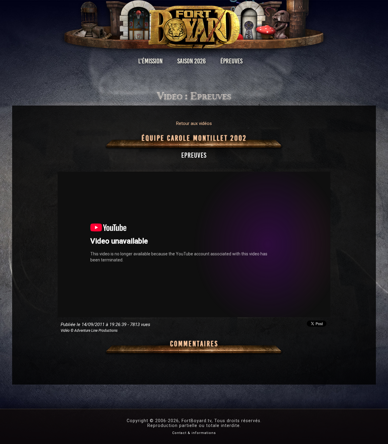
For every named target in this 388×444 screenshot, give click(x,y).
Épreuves (231, 61)
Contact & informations (194, 433)
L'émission (150, 61)
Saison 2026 (191, 61)
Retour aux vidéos (194, 123)
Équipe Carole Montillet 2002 (194, 138)
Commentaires (194, 344)
